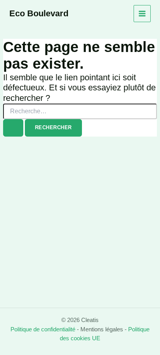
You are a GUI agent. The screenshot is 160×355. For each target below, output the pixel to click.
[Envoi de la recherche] (13, 128)
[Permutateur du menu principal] (142, 13)
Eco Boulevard (38, 13)
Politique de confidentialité (42, 329)
